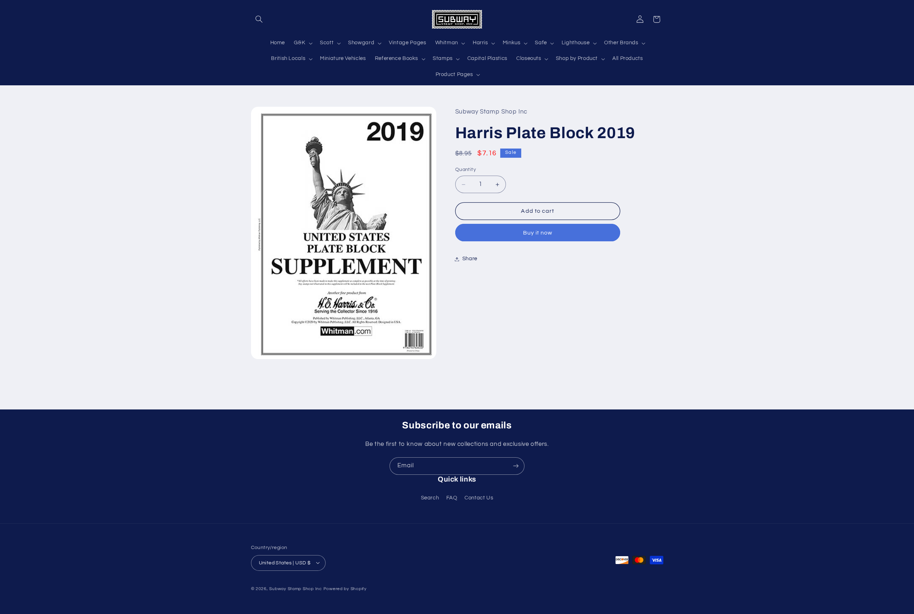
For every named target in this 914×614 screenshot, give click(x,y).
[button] (259, 19)
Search (430, 497)
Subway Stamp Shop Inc (295, 588)
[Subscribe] (516, 466)
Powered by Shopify (345, 588)
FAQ (451, 497)
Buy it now (538, 233)
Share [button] (469, 259)
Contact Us (478, 497)
